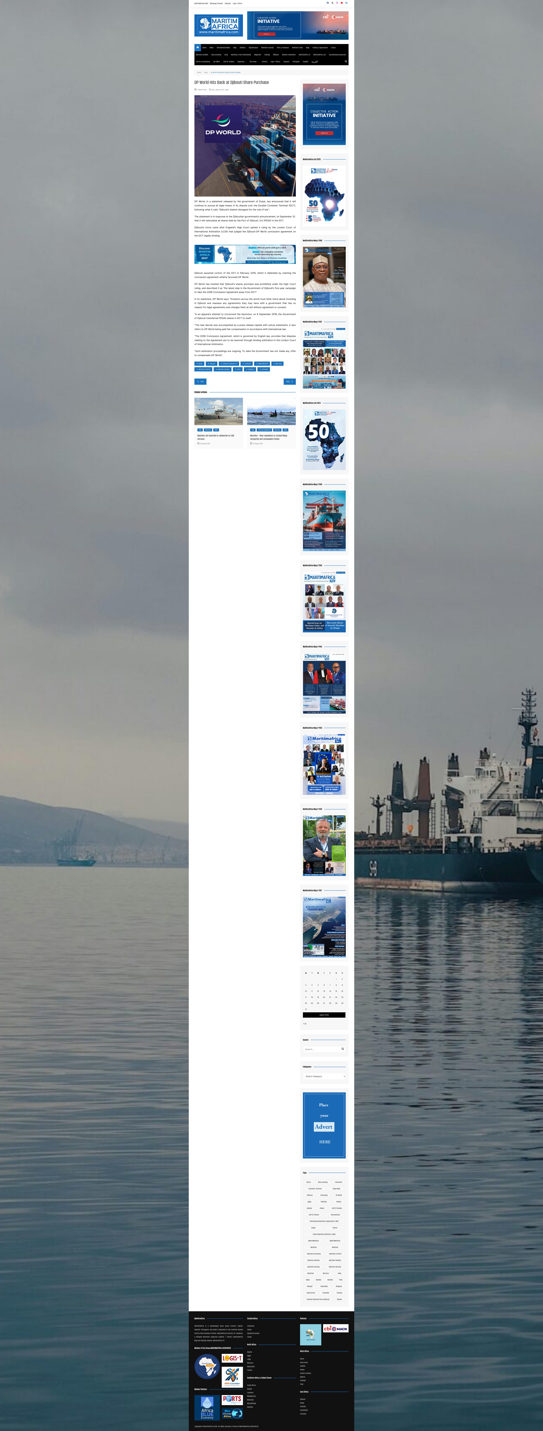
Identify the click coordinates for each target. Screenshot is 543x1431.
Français (286, 61)
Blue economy (216, 54)
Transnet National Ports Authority (318, 1299)
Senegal (309, 1286)
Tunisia (249, 1370)
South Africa (311, 1292)
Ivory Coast (304, 1362)
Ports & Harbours (283, 47)
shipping (251, 369)
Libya (249, 1359)
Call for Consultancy (203, 61)
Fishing (338, 1201)
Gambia (309, 1208)
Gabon (249, 1329)
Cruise (333, 47)
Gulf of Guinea (337, 1208)
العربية (315, 61)
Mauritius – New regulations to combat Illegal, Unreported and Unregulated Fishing (269, 437)
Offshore (276, 54)
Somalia (303, 1406)
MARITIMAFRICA (263, 363)
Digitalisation (253, 47)
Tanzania (303, 1413)
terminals (265, 369)
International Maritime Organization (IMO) (324, 1221)
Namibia (250, 1407)
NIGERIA (318, 1279)
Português (296, 61)
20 (324, 997)
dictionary (324, 1195)
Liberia (335, 1227)
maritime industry (223, 369)
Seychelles (324, 1286)
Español (305, 61)
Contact (264, 61)
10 (306, 991)
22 (336, 997)
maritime (278, 363)
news (308, 1279)
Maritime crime (297, 47)
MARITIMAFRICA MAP (201, 3)
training (339, 1292)
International (335, 1214)
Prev (202, 381)
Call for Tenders (228, 61)
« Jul (304, 1023)
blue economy (323, 1182)
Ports (238, 369)
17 (306, 997)
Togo (301, 1384)
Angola (249, 1389)
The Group (253, 61)
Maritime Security (313, 1266)
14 (330, 991)
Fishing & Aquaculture (320, 47)
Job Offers (216, 61)
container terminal (315, 1188)
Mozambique (251, 1403)
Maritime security (267, 47)
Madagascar (251, 1396)
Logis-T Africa (237, 3)
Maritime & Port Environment (241, 54)
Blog (234, 47)
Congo (249, 1336)
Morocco (326, 1273)
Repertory (241, 61)
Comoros (250, 1392)
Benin (302, 1358)
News (212, 47)
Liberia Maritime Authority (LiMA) (324, 1234)
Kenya (313, 1227)
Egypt (309, 1201)
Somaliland (304, 1410)
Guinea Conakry (305, 1373)
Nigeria (302, 1377)
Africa (200, 363)
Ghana (322, 1208)
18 (312, 997)
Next (288, 381)
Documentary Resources (337, 54)
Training (267, 54)
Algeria (249, 1352)
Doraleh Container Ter (230, 363)
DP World (248, 363)
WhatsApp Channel (216, 3)
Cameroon (338, 1182)
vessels (339, 1299)
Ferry (226, 54)
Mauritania (251, 1366)
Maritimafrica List (319, 54)
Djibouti (212, 363)
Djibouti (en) (220, 89)
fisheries (324, 1201)
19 (318, 997)
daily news (336, 1188)
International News (223, 47)
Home (204, 47)
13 (324, 991)
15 (336, 991)
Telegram (228, 3)
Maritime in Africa (204, 369)
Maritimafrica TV (304, 54)
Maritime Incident (202, 54)
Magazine (257, 54)
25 (312, 1003)
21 (330, 997)
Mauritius (208, 430)
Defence (242, 47)
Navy (307, 47)
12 (318, 991)
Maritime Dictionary (314, 1253)
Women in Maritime (289, 54)
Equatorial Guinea (253, 1333)
